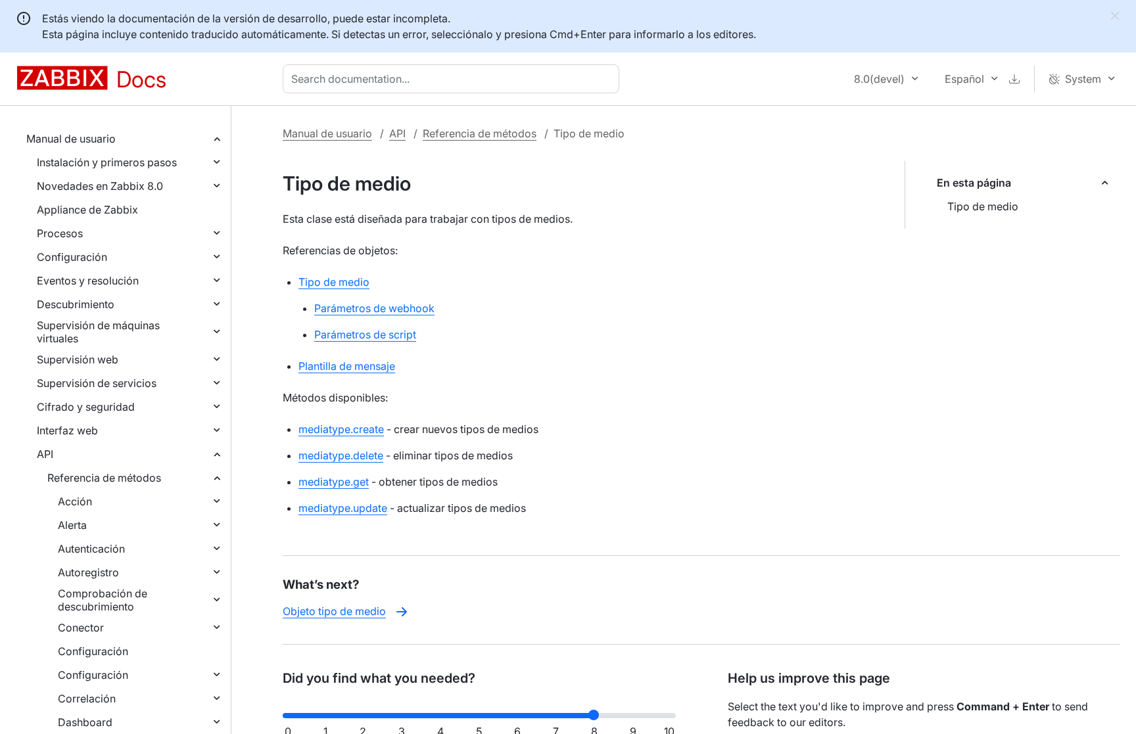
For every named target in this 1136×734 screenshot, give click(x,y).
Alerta (72, 525)
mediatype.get (333, 481)
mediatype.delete (340, 455)
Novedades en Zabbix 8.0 (100, 186)
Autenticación (91, 548)
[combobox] (454, 78)
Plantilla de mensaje (346, 366)
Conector (81, 627)
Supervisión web (77, 359)
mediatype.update (342, 508)
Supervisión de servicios (96, 383)
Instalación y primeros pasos (107, 162)
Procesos (60, 233)
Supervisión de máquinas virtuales (98, 332)
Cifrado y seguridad (86, 406)
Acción (75, 501)
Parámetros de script (365, 334)
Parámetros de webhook (374, 308)
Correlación (87, 698)
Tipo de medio (982, 206)
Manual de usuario (71, 138)
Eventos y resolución (88, 280)
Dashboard (85, 722)
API (45, 454)
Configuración (72, 257)
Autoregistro (88, 572)
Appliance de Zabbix (87, 209)
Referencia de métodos (104, 477)
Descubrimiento (75, 304)
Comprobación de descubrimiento (102, 600)
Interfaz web (67, 430)
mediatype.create (341, 429)
